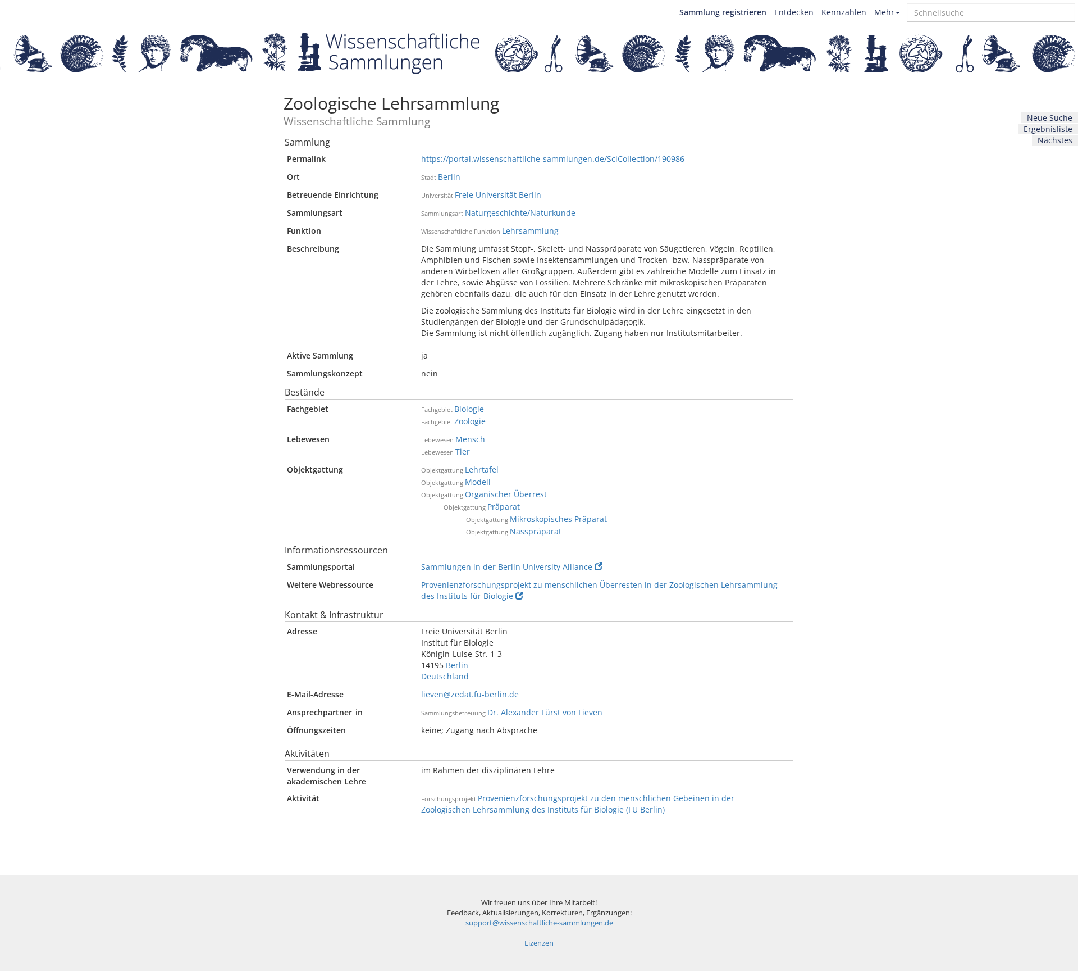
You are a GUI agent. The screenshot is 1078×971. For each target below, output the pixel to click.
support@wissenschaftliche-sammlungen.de (539, 923)
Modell (478, 482)
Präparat (503, 506)
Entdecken (794, 12)
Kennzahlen (843, 12)
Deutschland (445, 676)
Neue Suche (1049, 117)
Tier (462, 451)
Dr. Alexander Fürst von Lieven (544, 712)
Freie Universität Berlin (498, 194)
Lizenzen (539, 943)
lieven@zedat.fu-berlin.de (470, 694)
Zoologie (470, 421)
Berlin (449, 176)
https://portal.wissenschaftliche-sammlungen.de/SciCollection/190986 (552, 158)
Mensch (470, 439)
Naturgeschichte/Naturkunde (520, 212)
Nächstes (1055, 140)
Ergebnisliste (1048, 129)
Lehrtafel (482, 469)
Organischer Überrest (506, 494)
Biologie (469, 408)
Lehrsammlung (530, 230)
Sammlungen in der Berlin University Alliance (506, 566)
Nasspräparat (535, 531)
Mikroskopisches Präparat (558, 519)
